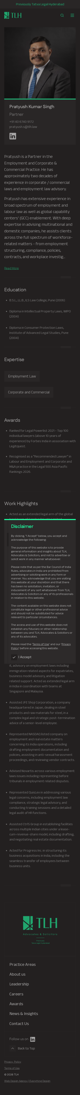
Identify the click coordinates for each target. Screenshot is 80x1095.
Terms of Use (41, 644)
